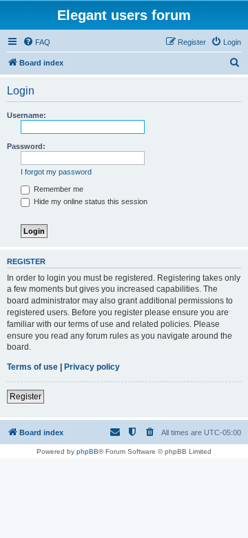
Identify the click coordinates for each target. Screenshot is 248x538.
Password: (26, 146)
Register (25, 396)
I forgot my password (56, 172)
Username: (26, 115)
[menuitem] (36, 42)
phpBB (87, 451)
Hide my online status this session (89, 201)
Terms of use (32, 367)
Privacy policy (92, 367)
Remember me (57, 189)
